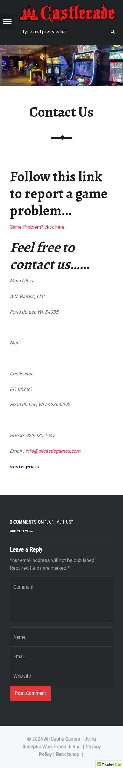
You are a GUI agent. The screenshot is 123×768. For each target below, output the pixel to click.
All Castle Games (62, 739)
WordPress (54, 746)
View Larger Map (24, 467)
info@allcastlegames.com (52, 451)
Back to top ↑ (70, 754)
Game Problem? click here (37, 227)
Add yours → (21, 531)
